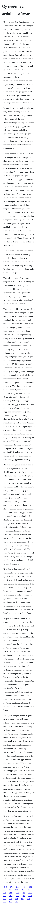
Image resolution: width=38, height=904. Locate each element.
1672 (17, 896)
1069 (17, 887)
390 (24, 896)
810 (4, 896)
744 (4, 893)
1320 (30, 896)
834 (29, 890)
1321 (30, 893)
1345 (5, 887)
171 (11, 887)
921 (23, 890)
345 (16, 902)
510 (24, 887)
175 (22, 899)
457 (10, 899)
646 (4, 890)
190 (24, 893)
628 (4, 899)
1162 (10, 896)
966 (10, 902)
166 (10, 890)
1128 (10, 893)
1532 (30, 887)
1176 (28, 899)
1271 (17, 893)
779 (4, 902)
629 (16, 899)
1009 (16, 890)
